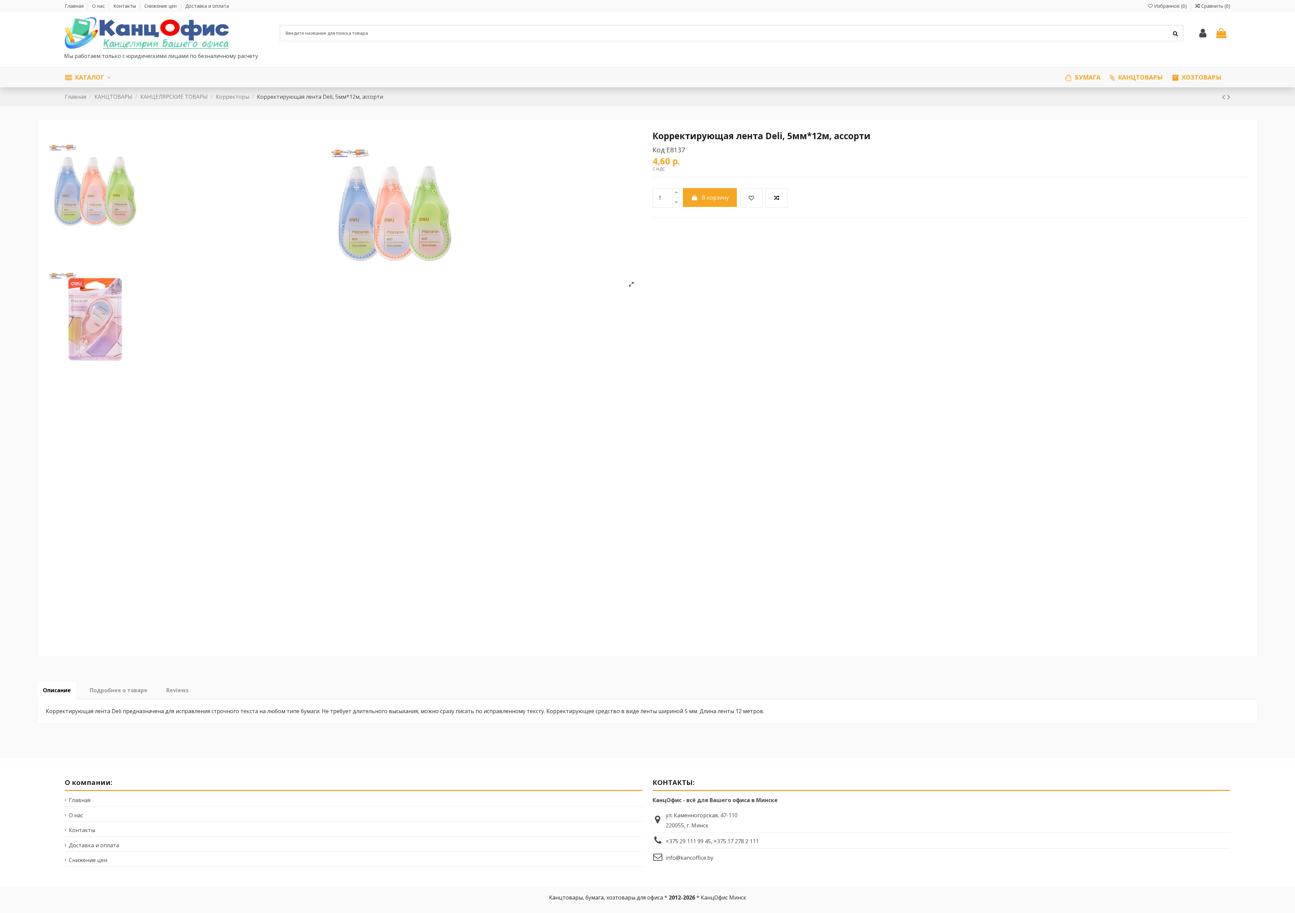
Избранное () (1170, 6)
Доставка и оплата (207, 6)
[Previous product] (1224, 96)
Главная (75, 6)
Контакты (125, 6)
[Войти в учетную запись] (1202, 33)
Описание (57, 690)
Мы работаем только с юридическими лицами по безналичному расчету (161, 56)
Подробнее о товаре (118, 690)
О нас (99, 6)
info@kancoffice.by (689, 857)
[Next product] (1228, 96)
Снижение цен (161, 6)
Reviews (177, 690)
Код (659, 150)
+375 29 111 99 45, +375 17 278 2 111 (712, 841)
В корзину (715, 197)
